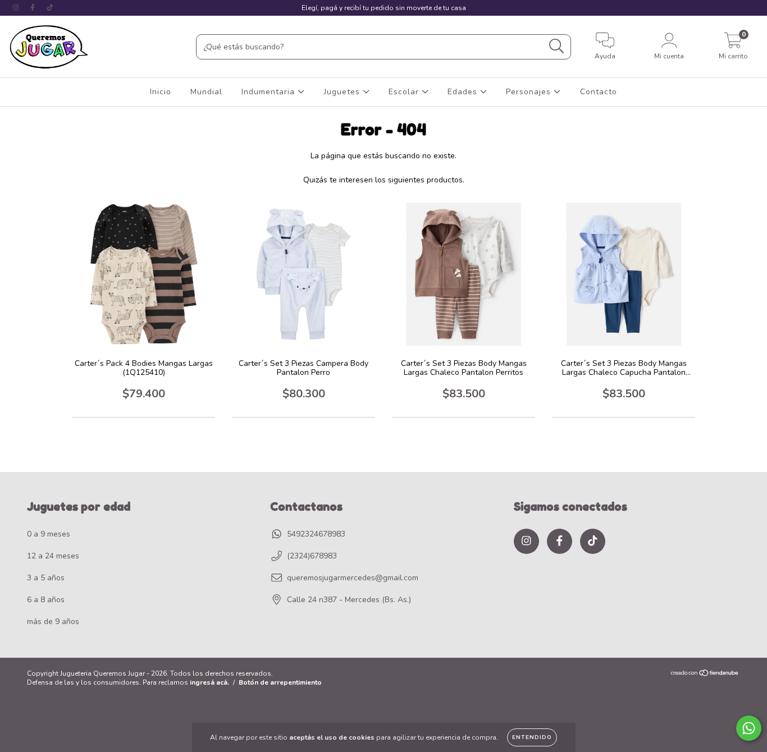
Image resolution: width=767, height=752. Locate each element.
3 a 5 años (46, 577)
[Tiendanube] (705, 674)
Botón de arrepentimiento (280, 682)
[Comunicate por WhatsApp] (748, 728)
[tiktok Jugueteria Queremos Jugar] (50, 7)
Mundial (206, 91)
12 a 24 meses (53, 556)
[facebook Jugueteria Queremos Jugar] (33, 7)
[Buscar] (557, 46)
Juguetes (343, 91)
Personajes (530, 91)
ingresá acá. (209, 682)
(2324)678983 (312, 556)
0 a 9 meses (48, 534)
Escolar (405, 91)
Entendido (532, 737)
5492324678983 (316, 534)
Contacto (598, 91)
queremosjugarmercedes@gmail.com (352, 577)
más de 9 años (53, 621)
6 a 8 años (46, 599)
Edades (464, 91)
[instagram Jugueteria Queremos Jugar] (16, 7)
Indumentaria (269, 91)
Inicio (160, 91)
